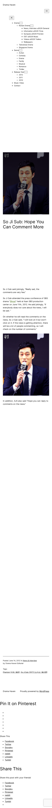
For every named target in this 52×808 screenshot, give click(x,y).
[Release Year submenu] (26, 72)
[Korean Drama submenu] (31, 25)
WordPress (44, 691)
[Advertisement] (26, 126)
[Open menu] (46, 11)
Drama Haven (9, 5)
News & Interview (30, 661)
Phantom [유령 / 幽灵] (11, 672)
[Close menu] (11, 18)
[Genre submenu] (20, 50)
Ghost (13, 301)
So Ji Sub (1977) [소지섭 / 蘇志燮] (34, 672)
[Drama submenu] (21, 23)
